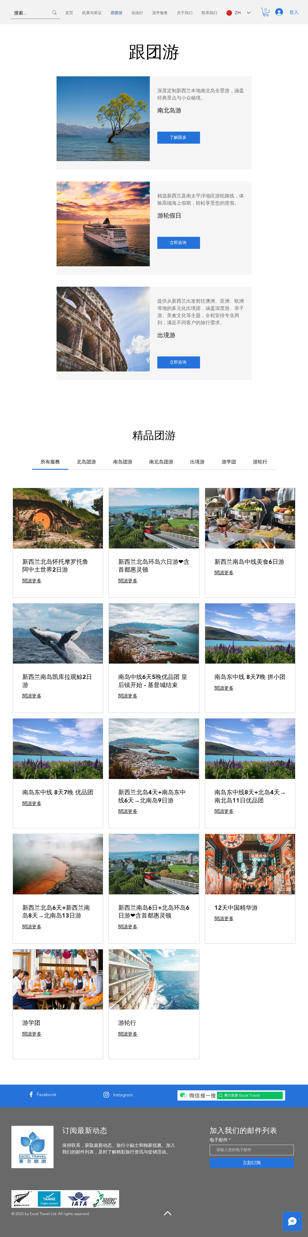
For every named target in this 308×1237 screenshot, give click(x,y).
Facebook (46, 1094)
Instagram (123, 1095)
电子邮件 (219, 1140)
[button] (266, 12)
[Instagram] (106, 1094)
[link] (50, 462)
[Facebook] (31, 1094)
